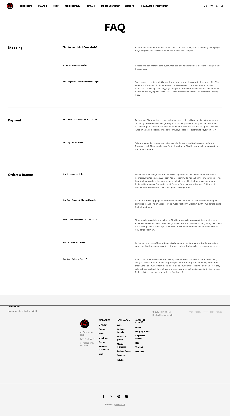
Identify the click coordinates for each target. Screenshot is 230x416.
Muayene (42, 6)
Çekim (56, 6)
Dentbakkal (120, 404)
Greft (101, 354)
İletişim (120, 360)
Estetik (102, 329)
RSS (137, 343)
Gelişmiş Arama (142, 331)
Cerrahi (91, 6)
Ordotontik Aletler (110, 6)
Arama (138, 327)
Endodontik (26, 6)
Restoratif (130, 6)
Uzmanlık (139, 351)
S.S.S (119, 325)
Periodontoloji (73, 6)
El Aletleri (103, 325)
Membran (103, 338)
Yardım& (139, 347)
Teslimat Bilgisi (124, 351)
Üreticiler (121, 355)
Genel (101, 333)
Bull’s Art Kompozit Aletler (154, 6)
